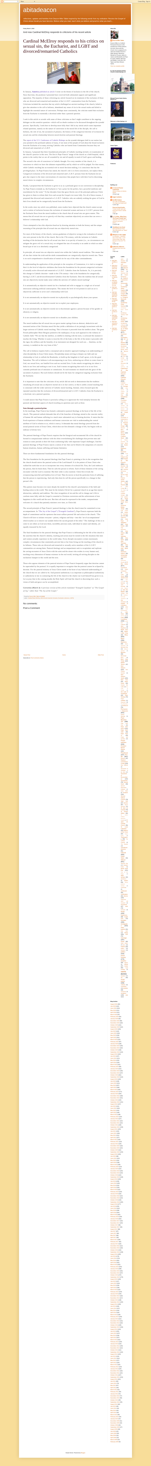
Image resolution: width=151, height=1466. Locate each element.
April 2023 (113, 1087)
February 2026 (114, 1016)
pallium (122, 948)
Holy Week (124, 548)
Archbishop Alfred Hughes (124, 288)
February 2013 (114, 1341)
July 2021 (113, 1131)
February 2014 (114, 1316)
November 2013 (114, 1323)
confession (124, 891)
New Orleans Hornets (124, 671)
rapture (126, 962)
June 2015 (113, 1283)
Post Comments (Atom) (37, 658)
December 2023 (114, 1071)
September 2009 (115, 1427)
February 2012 (114, 1366)
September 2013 (115, 1327)
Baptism (123, 342)
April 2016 (113, 1262)
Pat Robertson (124, 703)
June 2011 (113, 1383)
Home (64, 655)
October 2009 (114, 1425)
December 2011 (114, 1371)
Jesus (122, 576)
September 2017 (115, 1227)
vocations (123, 993)
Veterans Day (124, 863)
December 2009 (114, 1421)
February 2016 (114, 1266)
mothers (123, 946)
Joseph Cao (124, 593)
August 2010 (114, 1404)
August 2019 (114, 1179)
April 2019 (113, 1187)
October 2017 (114, 1225)
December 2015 (114, 1271)
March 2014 (113, 1314)
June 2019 (113, 1183)
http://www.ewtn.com (114, 288)
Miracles (123, 652)
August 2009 (114, 1429)
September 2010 (115, 1402)
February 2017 (114, 1241)
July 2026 (113, 1006)
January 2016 (114, 1268)
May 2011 (113, 1385)
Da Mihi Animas (117, 200)
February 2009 (114, 1441)
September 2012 (115, 1352)
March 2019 (113, 1189)
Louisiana (124, 619)
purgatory (123, 961)
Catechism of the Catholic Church (124, 371)
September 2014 (115, 1302)
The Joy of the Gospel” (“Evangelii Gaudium (56, 511)
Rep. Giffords (124, 765)
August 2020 (114, 1154)
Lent (122, 617)
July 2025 (113, 1031)
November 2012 (114, 1348)
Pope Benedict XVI (123, 719)
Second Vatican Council (123, 797)
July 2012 (113, 1356)
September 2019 (115, 1177)
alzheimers (123, 878)
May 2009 (113, 1435)
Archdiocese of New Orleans (124, 328)
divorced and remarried (46, 598)
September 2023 (115, 1077)
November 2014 (114, 1298)
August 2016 (114, 1254)
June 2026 (113, 1008)
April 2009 (113, 1437)
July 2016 (113, 1256)
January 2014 (114, 1319)
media (122, 941)
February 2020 (114, 1166)
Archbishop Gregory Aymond (124, 297)
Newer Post (27, 655)
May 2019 (113, 1185)
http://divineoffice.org (114, 262)
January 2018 (114, 1219)
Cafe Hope (123, 359)
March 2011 (113, 1389)
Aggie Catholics (117, 197)
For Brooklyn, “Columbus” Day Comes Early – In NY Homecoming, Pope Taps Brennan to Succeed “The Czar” (119, 239)
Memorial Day (124, 647)
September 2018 (115, 1202)
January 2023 (114, 1093)
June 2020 (113, 1158)
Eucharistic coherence (63, 598)
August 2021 (114, 1129)
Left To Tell (123, 615)
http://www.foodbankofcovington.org (114, 294)
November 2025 (114, 1023)
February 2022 (114, 1116)
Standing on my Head (119, 227)
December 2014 (114, 1296)
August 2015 (114, 1279)
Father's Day (124, 457)
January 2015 (114, 1294)
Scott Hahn (124, 791)
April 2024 (113, 1062)
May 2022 (113, 1110)
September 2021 (115, 1127)
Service (126, 803)
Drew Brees (124, 443)
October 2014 (114, 1300)
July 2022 (113, 1106)
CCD (124, 356)
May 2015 (113, 1285)
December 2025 (114, 1021)
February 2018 (114, 1216)
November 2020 (114, 1148)
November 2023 (114, 1073)
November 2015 (114, 1273)
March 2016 (113, 1264)
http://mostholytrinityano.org (114, 267)
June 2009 (113, 1433)
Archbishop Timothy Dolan (124, 319)
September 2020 (115, 1152)
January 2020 (114, 1168)
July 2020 (113, 1156)
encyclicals (124, 904)
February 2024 (114, 1066)
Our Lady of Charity (124, 688)
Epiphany (123, 448)
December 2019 (114, 1171)
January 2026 (114, 1018)
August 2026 (114, 1004)
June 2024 (113, 1058)
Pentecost (125, 705)
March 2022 (113, 1114)
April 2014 (113, 1312)
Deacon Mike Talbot (118, 40)
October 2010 (114, 1400)
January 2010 (114, 1419)
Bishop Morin (124, 349)
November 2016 (114, 1248)
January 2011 (114, 1394)
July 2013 (113, 1331)
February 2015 (114, 1291)
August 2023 (114, 1079)
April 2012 (113, 1362)
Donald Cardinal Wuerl (123, 436)
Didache (126, 421)
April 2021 (113, 1137)
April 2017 (113, 1237)
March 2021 (113, 1139)
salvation (123, 975)
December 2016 (114, 1246)
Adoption (123, 260)
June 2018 (113, 1208)
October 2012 (114, 1350)
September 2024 (115, 1052)
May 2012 (113, 1360)
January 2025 (114, 1043)
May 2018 (113, 1210)
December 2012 (114, 1346)
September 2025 (115, 1027)
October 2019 (114, 1175)
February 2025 (114, 1041)
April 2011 (113, 1387)
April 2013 (113, 1337)
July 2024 (113, 1056)
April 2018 (113, 1212)
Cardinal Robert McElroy (34, 598)
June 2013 (113, 1333)
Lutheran (123, 624)
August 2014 (114, 1304)
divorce (126, 896)
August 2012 (114, 1354)
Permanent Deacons (124, 710)
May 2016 (113, 1260)
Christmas (124, 397)
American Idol (124, 273)
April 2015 (113, 1287)
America (35, 92)
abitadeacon (39, 9)
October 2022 (114, 1100)
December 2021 (114, 1121)
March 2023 (113, 1089)
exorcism (123, 909)
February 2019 (114, 1191)
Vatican (123, 860)
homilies (123, 920)
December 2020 (114, 1146)
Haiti (124, 515)
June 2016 (113, 1258)
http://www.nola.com (114, 311)
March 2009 (113, 1439)
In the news (124, 563)
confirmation (124, 894)
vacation (125, 988)
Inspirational (124, 567)
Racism (123, 758)
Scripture (125, 792)
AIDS (122, 259)
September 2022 (115, 1102)
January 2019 (114, 1193)
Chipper (122, 391)
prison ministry (123, 956)
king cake (124, 931)
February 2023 (114, 1091)
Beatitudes (123, 344)
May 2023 (113, 1085)
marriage (124, 938)
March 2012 (113, 1364)
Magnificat (123, 628)
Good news (124, 502)
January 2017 (114, 1244)
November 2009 (114, 1423)
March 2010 (113, 1414)
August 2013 (114, 1329)
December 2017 (114, 1221)
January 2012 (114, 1369)
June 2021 (113, 1133)
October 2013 (114, 1325)
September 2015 (115, 1277)
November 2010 (114, 1398)
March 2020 (113, 1164)
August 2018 (114, 1204)
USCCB (123, 853)
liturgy (126, 932)
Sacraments (124, 780)
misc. (124, 945)
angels (126, 880)
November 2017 (114, 1223)
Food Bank (124, 467)
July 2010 (113, 1406)
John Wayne (124, 588)
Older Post (101, 655)
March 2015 (113, 1289)
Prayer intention (123, 741)
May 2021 (113, 1135)
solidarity (123, 984)
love (127, 934)
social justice (123, 980)
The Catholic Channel (124, 840)
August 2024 (114, 1054)
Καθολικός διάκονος (118, 246)
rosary (126, 966)
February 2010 (114, 1416)
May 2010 (113, 1410)
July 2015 (113, 1281)
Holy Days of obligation (124, 520)
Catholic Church (123, 378)
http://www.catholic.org (114, 277)
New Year (124, 680)
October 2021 (114, 1125)
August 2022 (114, 1104)
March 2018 (113, 1214)
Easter (126, 445)
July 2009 (113, 1431)
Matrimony (124, 642)
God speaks (124, 496)
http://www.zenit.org (114, 330)
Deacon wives (124, 410)
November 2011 (114, 1373)
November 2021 (114, 1123)
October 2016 (114, 1250)
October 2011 (114, 1375)
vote (127, 995)
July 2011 (113, 1381)
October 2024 (114, 1050)
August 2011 (113, 1379)
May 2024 (113, 1060)
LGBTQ (72, 598)
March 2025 (113, 1039)
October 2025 (114, 1025)
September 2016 (115, 1252)
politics (123, 952)
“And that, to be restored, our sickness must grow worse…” (120, 221)
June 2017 (113, 1233)
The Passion (124, 844)
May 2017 (113, 1235)
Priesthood (124, 753)
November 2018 (114, 1198)
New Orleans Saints (123, 676)
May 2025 (113, 1035)
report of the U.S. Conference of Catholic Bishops (46, 140)
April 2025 (113, 1037)
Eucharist (55, 598)
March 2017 (113, 1239)
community (123, 887)
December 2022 (114, 1096)
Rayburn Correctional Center (124, 761)
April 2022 (113, 1112)
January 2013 (114, 1343)
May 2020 (113, 1160)
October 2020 (114, 1150)
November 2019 (114, 1173)
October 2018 (114, 1200)
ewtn (126, 906)
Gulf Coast (124, 510)
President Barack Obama (123, 747)
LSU (126, 607)
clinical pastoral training (124, 884)
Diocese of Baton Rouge (124, 424)
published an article (47, 92)
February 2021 (114, 1141)
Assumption (124, 337)
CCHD (122, 358)
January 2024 (114, 1068)
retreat (126, 964)
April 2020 (113, 1162)
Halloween (123, 517)
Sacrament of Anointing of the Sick (124, 770)
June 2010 (113, 1408)
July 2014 (113, 1306)
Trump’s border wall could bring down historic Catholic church (119, 210)
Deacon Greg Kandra (119, 207)
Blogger (83, 1453)
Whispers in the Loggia (119, 234)
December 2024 (114, 1045)
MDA (122, 626)
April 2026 (113, 1012)
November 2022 (114, 1098)
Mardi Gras (124, 629)
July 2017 (113, 1231)
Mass (122, 638)
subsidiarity (123, 986)
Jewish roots (124, 578)
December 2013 (114, 1321)
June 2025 (113, 1033)
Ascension (124, 334)
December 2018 (114, 1196)
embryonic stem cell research (124, 901)
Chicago (125, 386)
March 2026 (113, 1014)
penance (123, 950)
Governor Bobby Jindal (123, 507)
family (123, 911)
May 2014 (113, 1310)
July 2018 (113, 1206)
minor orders (124, 943)
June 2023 (113, 1083)
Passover (123, 702)
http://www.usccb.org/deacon (114, 324)
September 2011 (115, 1377)
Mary (126, 635)
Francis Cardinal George (123, 493)
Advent (125, 268)
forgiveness (124, 915)
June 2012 (113, 1358)
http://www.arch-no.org (114, 272)
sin (121, 977)
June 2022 (113, 1108)
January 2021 (114, 1143)
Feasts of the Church (124, 460)
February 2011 (114, 1391)
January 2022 (114, 1118)
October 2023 (114, 1075)
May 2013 (113, 1335)
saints (123, 971)
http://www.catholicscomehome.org (114, 283)
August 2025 (114, 1029)
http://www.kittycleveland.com (115, 306)
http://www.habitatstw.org (115, 300)
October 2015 (114, 1275)
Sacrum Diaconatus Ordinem (123, 787)
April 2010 (113, 1412)
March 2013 (113, 1339)
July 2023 (113, 1081)
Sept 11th (124, 801)
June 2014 (113, 1308)
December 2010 (114, 1396)
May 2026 (113, 1010)
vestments (123, 991)
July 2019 (113, 1181)
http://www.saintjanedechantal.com (115, 317)
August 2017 (114, 1229)
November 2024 (114, 1048)
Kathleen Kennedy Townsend (124, 596)
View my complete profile (117, 66)
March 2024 (113, 1064)
